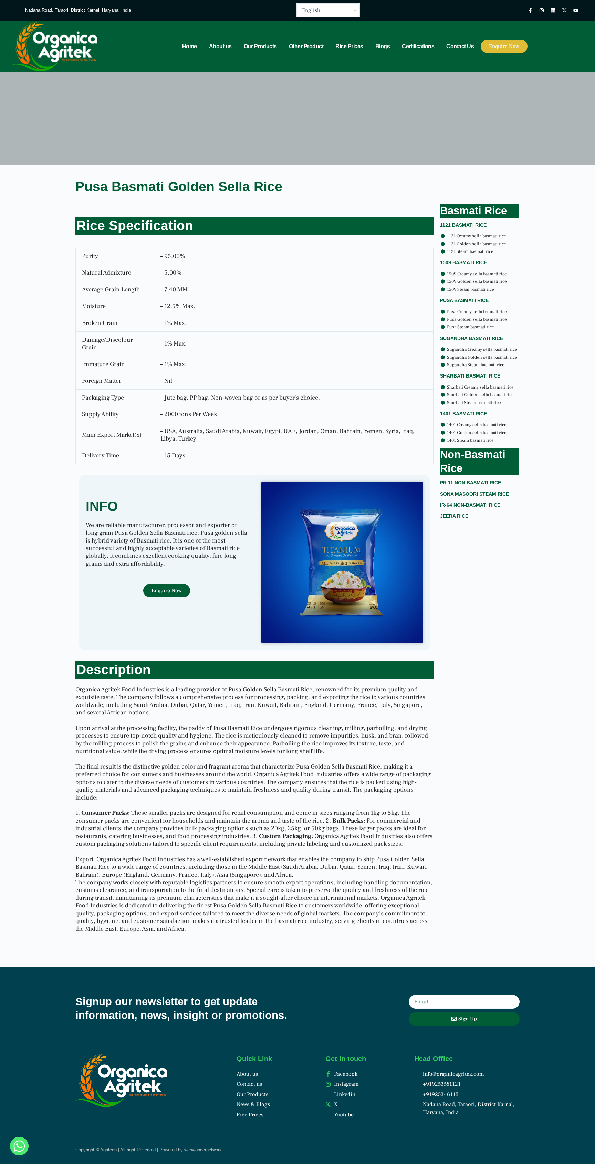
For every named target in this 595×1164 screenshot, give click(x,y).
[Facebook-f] (530, 10)
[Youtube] (576, 10)
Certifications (418, 46)
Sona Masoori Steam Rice (474, 494)
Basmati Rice (473, 211)
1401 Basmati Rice (463, 413)
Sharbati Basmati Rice (470, 376)
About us (220, 46)
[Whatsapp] (19, 1146)
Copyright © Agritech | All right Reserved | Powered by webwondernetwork (148, 1149)
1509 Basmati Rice (463, 262)
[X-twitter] (564, 10)
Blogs (382, 46)
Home (189, 46)
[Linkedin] (553, 10)
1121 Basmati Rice (463, 225)
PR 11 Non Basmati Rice (470, 482)
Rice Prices (349, 46)
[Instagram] (541, 10)
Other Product (306, 46)
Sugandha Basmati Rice (471, 338)
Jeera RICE (454, 516)
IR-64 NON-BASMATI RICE (470, 505)
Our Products (260, 46)
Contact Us (460, 46)
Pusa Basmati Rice (464, 300)
